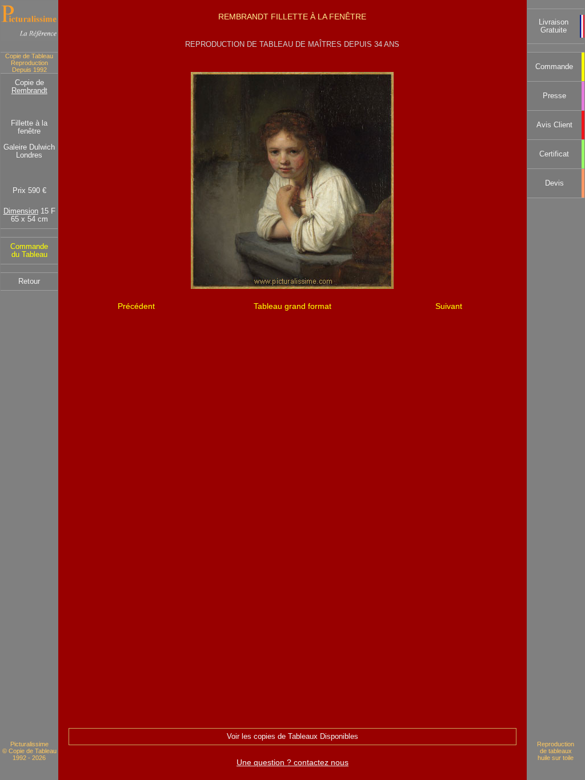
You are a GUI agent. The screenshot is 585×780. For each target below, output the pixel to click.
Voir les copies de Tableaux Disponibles (292, 737)
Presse (554, 96)
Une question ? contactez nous (292, 762)
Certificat (554, 154)
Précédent (136, 306)
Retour (29, 282)
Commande (554, 67)
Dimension (20, 211)
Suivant (448, 306)
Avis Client (554, 125)
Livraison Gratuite (553, 26)
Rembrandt (29, 91)
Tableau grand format (292, 306)
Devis (554, 183)
